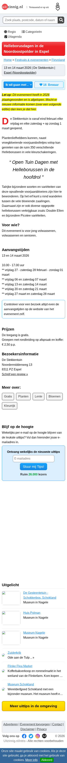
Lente (38, 396)
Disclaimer (27, 729)
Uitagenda (14, 36)
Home (8, 60)
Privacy (42, 729)
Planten (23, 396)
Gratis (8, 396)
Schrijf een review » (15, 374)
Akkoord (46, 760)
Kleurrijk (9, 405)
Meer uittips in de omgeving (33, 706)
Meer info (31, 760)
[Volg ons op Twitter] (31, 736)
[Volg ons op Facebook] (24, 736)
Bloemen (54, 396)
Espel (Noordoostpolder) (20, 72)
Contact (57, 724)
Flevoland (58, 60)
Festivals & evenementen (31, 60)
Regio (11, 31)
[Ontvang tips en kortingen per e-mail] (44, 736)
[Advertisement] (33, 533)
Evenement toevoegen (35, 724)
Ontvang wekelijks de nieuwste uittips (33, 451)
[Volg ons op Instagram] (37, 736)
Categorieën (33, 31)
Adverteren (10, 724)
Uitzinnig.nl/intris (14, 740)
